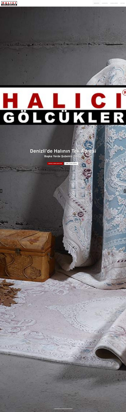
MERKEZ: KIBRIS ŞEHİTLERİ (55, 163)
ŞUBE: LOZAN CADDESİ (71, 163)
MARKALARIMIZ (114, 3)
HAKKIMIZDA (105, 3)
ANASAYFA (96, 3)
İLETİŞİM (122, 3)
